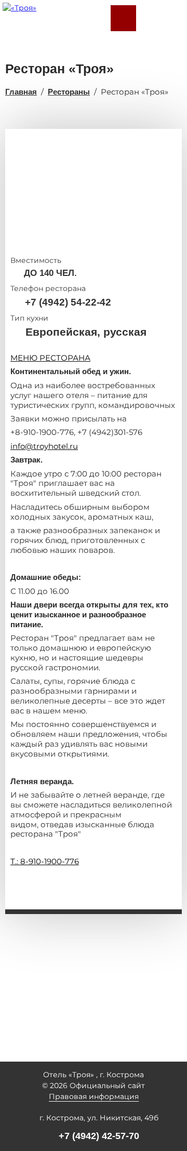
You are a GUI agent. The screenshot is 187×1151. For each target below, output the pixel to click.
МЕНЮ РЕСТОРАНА (50, 358)
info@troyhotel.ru (44, 446)
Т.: (15, 861)
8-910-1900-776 (49, 861)
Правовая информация (94, 1096)
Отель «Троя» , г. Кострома (93, 1074)
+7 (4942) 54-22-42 (68, 302)
